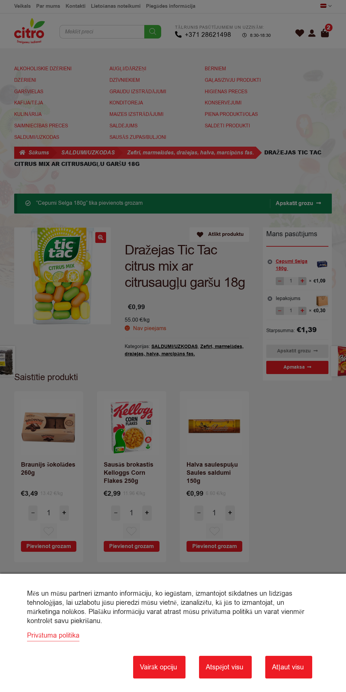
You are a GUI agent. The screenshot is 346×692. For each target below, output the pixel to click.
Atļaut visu (288, 667)
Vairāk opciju (158, 667)
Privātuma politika (53, 635)
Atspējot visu (224, 667)
